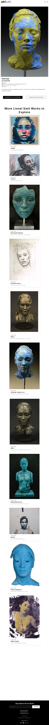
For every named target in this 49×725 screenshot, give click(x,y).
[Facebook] (23, 722)
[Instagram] (21, 722)
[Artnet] (25, 722)
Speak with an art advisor (36, 97)
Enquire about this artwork (12, 97)
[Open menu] (47, 2)
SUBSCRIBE (36, 706)
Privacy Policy (21, 717)
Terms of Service (27, 717)
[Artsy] (28, 722)
